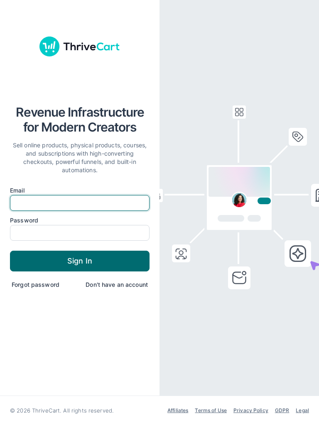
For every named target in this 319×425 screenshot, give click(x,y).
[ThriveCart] (79, 46)
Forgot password (35, 284)
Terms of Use (211, 410)
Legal (302, 410)
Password (24, 220)
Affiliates (177, 410)
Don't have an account (117, 284)
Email (17, 190)
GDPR (282, 410)
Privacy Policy (250, 410)
